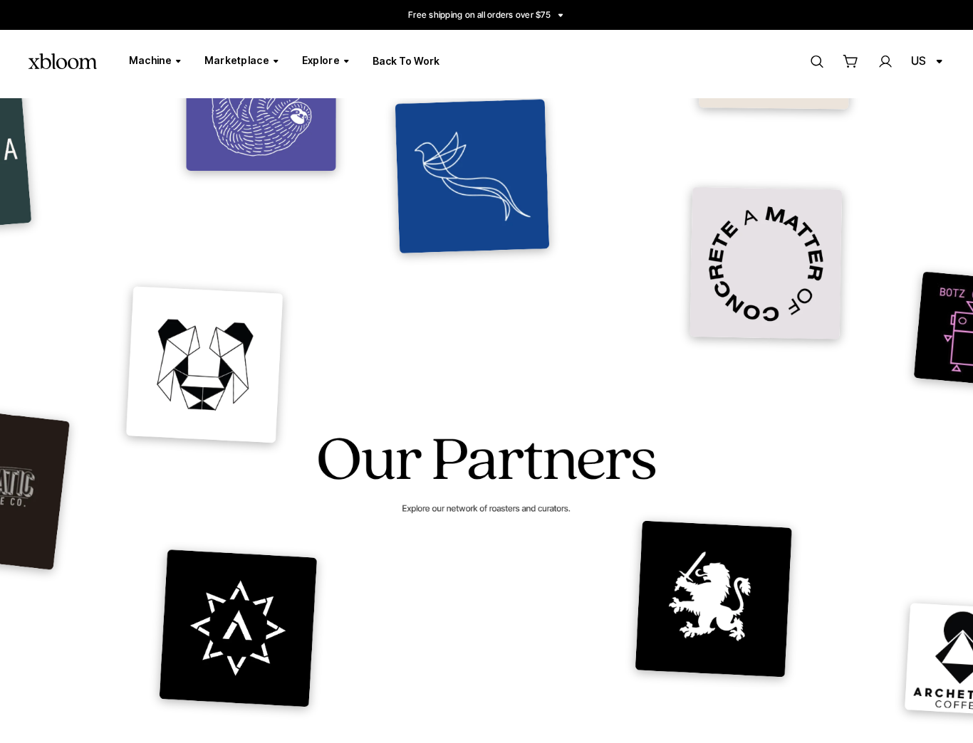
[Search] (816, 61)
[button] (850, 61)
